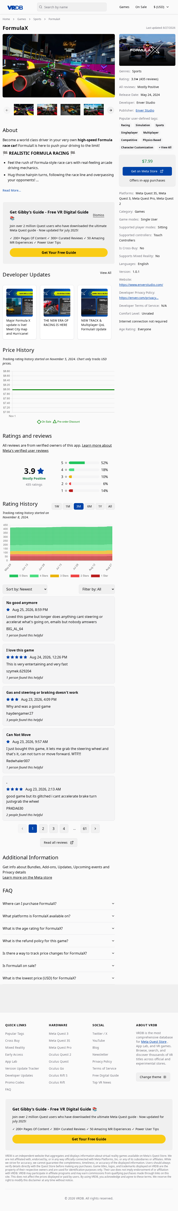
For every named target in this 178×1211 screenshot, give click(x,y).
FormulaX (54, 19)
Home (6, 19)
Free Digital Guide (105, 1075)
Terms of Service (104, 1068)
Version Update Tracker (22, 1068)
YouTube (98, 1040)
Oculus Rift (57, 1082)
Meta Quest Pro (60, 1047)
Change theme (155, 1078)
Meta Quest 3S (59, 1040)
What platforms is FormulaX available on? (36, 916)
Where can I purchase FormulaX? (29, 903)
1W (56, 506)
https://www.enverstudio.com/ (141, 285)
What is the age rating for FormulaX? (33, 928)
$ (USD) (159, 7)
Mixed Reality (15, 1047)
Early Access (14, 1054)
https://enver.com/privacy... (138, 298)
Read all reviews (56, 842)
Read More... (12, 190)
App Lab (11, 1061)
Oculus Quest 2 (60, 1054)
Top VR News (101, 1082)
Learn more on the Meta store (27, 877)
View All (105, 273)
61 (85, 828)
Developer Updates (19, 1075)
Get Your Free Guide (59, 252)
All (110, 506)
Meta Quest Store (153, 1042)
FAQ (8, 1089)
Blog (95, 1047)
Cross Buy (12, 1040)
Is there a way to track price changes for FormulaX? (45, 953)
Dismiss (98, 215)
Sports (37, 19)
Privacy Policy (102, 1061)
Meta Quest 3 (58, 1033)
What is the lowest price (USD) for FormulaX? (39, 978)
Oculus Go (56, 1068)
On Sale (141, 7)
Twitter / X (99, 1033)
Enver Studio (145, 110)
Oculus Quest (59, 1061)
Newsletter (100, 1054)
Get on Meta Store (144, 171)
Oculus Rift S (58, 1075)
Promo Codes (14, 1082)
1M (68, 506)
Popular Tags (14, 1033)
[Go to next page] (95, 828)
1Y (100, 506)
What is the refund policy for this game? (35, 940)
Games (124, 7)
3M (78, 506)
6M (89, 506)
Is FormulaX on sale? (19, 965)
